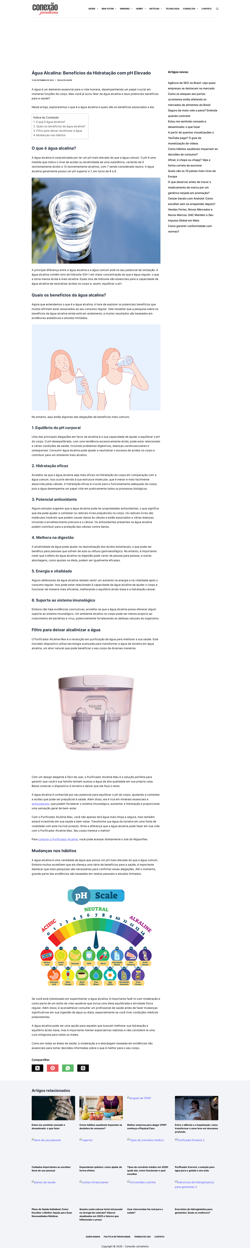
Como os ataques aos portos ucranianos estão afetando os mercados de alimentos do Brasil (189, 99)
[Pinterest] (52, 1068)
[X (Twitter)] (37, 1068)
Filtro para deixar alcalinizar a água (59, 130)
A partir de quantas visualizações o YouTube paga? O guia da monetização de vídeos (191, 138)
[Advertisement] (125, 39)
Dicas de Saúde (64, 80)
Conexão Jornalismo (137, 1246)
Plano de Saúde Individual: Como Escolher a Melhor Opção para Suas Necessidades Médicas (52, 1213)
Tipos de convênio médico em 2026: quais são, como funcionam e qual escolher (148, 1170)
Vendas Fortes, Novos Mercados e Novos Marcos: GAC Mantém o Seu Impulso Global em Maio (190, 215)
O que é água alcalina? (50, 122)
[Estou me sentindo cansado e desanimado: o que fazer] (53, 1108)
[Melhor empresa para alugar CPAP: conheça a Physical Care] (149, 1108)
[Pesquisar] (217, 9)
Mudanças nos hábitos (51, 135)
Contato (207, 8)
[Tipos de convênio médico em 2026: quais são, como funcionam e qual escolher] (149, 1150)
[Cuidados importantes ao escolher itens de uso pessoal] (53, 1150)
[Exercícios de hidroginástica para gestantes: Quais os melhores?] (196, 1192)
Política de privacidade (117, 1236)
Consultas (189, 8)
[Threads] (83, 1068)
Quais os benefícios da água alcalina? (60, 126)
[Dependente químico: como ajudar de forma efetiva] (101, 1150)
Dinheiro (125, 8)
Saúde (91, 8)
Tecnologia (172, 8)
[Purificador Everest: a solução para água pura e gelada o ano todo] (196, 1150)
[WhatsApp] (68, 1068)
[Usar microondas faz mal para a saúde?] (149, 1192)
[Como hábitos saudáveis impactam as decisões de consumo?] (101, 1108)
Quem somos (93, 1236)
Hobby (139, 8)
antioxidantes (40, 803)
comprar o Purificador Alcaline (58, 839)
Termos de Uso (142, 1236)
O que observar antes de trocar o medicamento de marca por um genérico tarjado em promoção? (189, 187)
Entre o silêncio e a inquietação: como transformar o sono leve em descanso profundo (196, 1128)
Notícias (154, 8)
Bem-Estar (108, 8)
